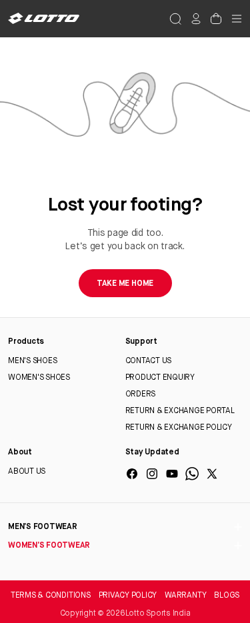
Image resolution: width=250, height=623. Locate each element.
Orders (140, 394)
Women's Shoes (39, 378)
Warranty (185, 596)
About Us (26, 472)
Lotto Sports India (158, 614)
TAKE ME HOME (125, 284)
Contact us (148, 361)
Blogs (226, 596)
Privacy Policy (128, 596)
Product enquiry (160, 378)
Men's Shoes (32, 361)
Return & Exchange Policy (178, 428)
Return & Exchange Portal (180, 411)
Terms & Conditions (51, 596)
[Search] (175, 19)
